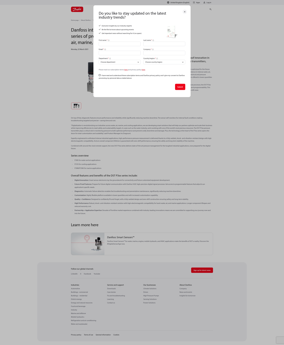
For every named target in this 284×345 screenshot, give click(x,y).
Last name (147, 40)
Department (104, 58)
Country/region (149, 58)
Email (101, 49)
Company (147, 49)
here (126, 69)
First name (103, 40)
